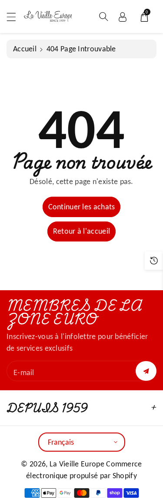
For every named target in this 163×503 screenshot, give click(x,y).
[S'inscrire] (146, 371)
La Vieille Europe (77, 464)
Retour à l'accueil (81, 231)
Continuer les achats (81, 206)
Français (61, 442)
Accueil (25, 49)
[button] (15, 16)
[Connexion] (122, 16)
